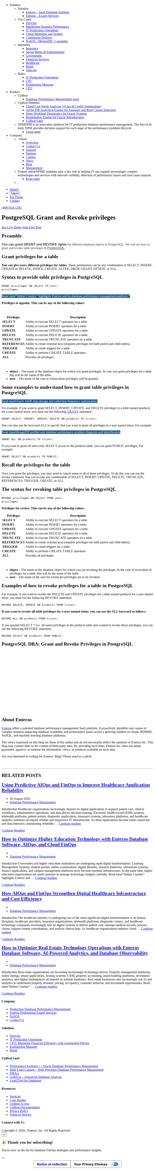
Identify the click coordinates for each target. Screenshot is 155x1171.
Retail (29, 66)
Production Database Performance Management (40, 1009)
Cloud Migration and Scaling (44, 34)
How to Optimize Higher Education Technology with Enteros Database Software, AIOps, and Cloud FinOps (75, 841)
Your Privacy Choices (90, 1164)
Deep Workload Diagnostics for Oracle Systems (56, 113)
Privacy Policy (19, 1111)
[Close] (3, 1158)
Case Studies (18, 1100)
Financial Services (37, 59)
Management (34, 168)
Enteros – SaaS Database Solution (47, 12)
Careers (31, 157)
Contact (15, 200)
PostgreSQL (56, 248)
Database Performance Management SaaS (52, 99)
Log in (14, 193)
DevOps (31, 23)
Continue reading (70, 823)
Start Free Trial (31, 227)
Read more (33, 179)
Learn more (33, 131)
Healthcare (33, 63)
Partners (31, 153)
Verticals (15, 1096)
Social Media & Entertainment (45, 52)
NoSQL (15, 1016)
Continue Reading (13, 830)
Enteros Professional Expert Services (33, 1012)
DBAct (14, 1073)
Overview (32, 142)
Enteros (6, 728)
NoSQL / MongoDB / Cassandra (47, 41)
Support (31, 150)
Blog (29, 164)
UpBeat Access (19, 1103)
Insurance (32, 48)
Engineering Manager (39, 84)
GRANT (73, 411)
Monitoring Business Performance (47, 26)
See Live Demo (12, 227)
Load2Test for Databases (25, 1080)
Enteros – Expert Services (42, 16)
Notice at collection (52, 1164)
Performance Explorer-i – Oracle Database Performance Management (54, 1066)
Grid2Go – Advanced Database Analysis (36, 1077)
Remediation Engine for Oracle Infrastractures (55, 117)
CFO (29, 88)
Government (34, 55)
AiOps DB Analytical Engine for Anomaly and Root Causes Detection (71, 110)
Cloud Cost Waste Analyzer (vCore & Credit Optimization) (63, 106)
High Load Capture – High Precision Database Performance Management (57, 1069)
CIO (28, 81)
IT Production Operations (42, 30)
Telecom (31, 70)
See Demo (16, 197)
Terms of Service (20, 1114)
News (29, 160)
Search (14, 189)
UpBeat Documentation (25, 1107)
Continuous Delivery (39, 37)
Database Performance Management (33, 802)
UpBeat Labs (34, 121)
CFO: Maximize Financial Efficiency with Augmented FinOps (49, 1043)
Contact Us (33, 146)
